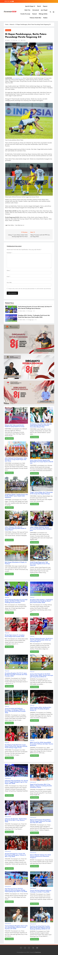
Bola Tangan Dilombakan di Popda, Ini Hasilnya (16, 563)
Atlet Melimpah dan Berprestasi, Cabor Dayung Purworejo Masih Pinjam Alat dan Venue (16, 459)
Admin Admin (22, 311)
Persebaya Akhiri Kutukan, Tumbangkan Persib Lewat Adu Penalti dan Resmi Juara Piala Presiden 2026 (34, 316)
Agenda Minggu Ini (30, 6)
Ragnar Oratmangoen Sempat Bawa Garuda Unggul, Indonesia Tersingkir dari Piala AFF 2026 (40, 821)
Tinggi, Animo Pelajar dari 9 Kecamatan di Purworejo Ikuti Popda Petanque (41, 493)
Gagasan (45, 6)
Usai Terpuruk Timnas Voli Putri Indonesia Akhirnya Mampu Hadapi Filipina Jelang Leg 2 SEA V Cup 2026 (16, 890)
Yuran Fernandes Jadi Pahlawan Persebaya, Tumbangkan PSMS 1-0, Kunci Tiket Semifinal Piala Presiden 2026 (15, 711)
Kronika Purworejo (25, 14)
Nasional (34, 14)
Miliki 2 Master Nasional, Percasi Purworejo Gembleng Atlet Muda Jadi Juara (41, 529)
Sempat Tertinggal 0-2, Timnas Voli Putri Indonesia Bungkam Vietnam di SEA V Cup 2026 (15, 855)
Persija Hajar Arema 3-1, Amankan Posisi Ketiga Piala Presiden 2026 (15, 635)
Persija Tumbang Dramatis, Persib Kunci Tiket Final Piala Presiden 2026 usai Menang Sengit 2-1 (41, 640)
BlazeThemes (38, 952)
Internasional (35, 10)
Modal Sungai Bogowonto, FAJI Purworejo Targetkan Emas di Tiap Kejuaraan (40, 563)
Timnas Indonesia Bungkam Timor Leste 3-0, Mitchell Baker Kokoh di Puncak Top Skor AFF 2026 (16, 927)
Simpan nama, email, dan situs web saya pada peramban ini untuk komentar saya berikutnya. (29, 288)
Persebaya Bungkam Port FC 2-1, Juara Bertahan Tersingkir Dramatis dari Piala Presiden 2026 (16, 674)
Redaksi (45, 18)
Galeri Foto (27, 10)
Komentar (9, 252)
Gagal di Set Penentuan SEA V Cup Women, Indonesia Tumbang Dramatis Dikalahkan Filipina (41, 785)
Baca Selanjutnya (9, 438)
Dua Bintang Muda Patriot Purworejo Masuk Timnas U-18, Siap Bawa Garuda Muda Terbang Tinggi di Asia (16, 746)
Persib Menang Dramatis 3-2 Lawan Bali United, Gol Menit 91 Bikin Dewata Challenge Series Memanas (35, 307)
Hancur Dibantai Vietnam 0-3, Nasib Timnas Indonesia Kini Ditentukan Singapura (40, 856)
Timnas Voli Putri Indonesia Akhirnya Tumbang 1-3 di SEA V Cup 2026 (40, 891)
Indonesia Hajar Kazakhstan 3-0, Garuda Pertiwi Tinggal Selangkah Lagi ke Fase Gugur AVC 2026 (16, 782)
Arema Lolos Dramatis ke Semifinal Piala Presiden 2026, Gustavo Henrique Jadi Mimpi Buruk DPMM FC (41, 675)
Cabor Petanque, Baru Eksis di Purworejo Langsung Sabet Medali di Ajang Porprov (15, 528)
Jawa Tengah (44, 10)
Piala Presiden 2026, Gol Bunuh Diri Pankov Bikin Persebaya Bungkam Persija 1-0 (40, 708)
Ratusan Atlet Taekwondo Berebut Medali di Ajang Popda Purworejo (14, 425)
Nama (9, 270)
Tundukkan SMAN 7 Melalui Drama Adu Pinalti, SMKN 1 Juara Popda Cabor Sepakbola (16, 496)
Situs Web (9, 282)
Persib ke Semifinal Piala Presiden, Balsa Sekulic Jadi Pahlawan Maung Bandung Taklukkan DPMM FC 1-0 (40, 927)
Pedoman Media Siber (35, 18)
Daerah (39, 6)
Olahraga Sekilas (43, 14)
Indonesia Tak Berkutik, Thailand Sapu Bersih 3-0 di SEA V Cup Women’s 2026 (16, 820)
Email (8, 276)
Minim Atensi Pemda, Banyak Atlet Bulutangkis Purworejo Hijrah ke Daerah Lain (41, 461)
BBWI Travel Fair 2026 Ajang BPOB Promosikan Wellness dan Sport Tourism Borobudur (41, 744)
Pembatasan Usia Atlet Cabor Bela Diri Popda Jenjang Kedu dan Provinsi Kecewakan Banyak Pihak (41, 425)
